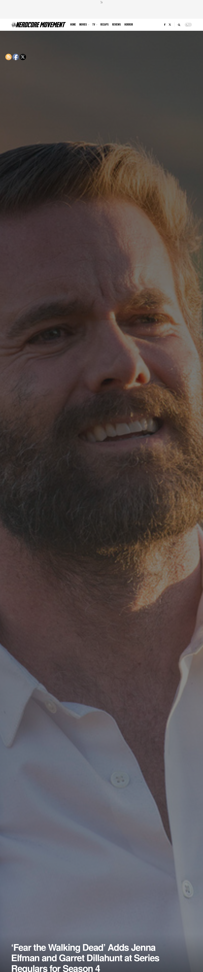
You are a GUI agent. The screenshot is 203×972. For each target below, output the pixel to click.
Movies (83, 24)
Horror (128, 24)
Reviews (116, 24)
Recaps (104, 24)
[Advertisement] (101, 10)
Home (73, 24)
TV (93, 24)
